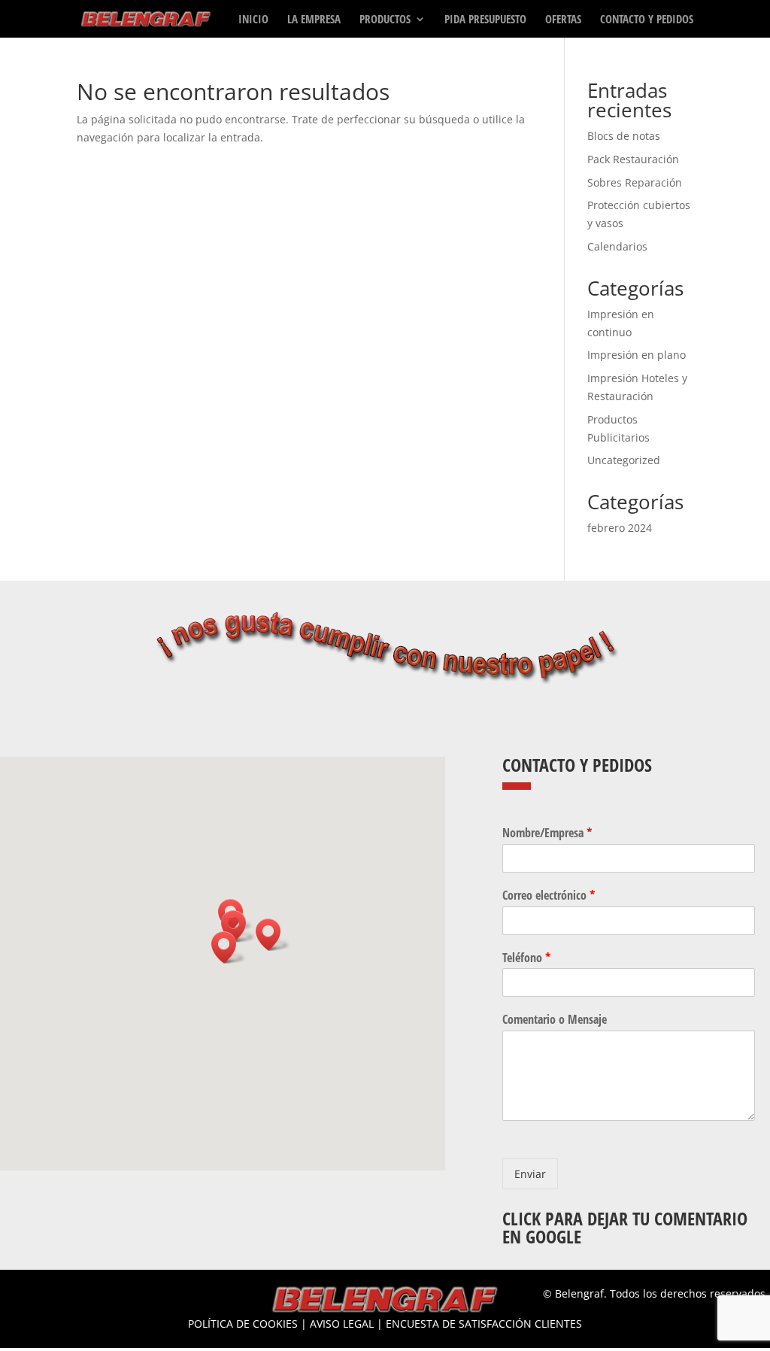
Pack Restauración (633, 159)
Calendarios (617, 246)
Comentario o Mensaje (554, 1020)
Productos (385, 20)
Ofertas (563, 20)
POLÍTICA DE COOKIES (243, 1323)
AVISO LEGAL (342, 1323)
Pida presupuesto (485, 20)
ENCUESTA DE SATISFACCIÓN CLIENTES (484, 1323)
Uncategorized (623, 460)
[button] (228, 947)
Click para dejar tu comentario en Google (624, 1228)
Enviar (530, 1174)
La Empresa (314, 20)
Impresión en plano (636, 355)
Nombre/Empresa (547, 833)
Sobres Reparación (634, 182)
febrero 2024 (619, 528)
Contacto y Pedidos (646, 20)
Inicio (253, 20)
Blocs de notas (623, 136)
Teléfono (526, 958)
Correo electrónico (548, 895)
